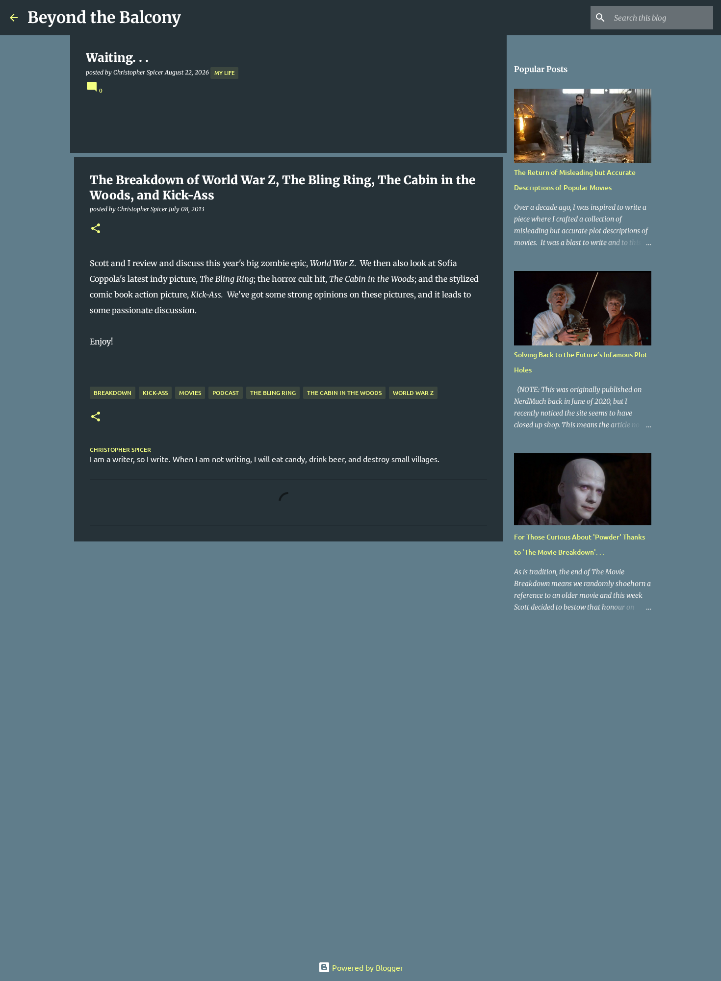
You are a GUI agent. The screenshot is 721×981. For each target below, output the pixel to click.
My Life (224, 73)
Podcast (225, 393)
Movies (190, 393)
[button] (96, 229)
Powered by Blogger (366, 967)
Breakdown (112, 393)
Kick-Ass (155, 393)
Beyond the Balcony (104, 17)
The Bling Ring (273, 393)
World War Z (413, 393)
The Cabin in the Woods (344, 393)
